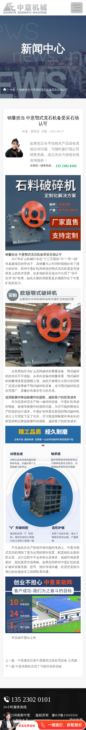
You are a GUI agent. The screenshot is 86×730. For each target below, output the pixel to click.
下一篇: (33, 666)
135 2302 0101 (31, 699)
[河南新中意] (25, 8)
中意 (12, 89)
